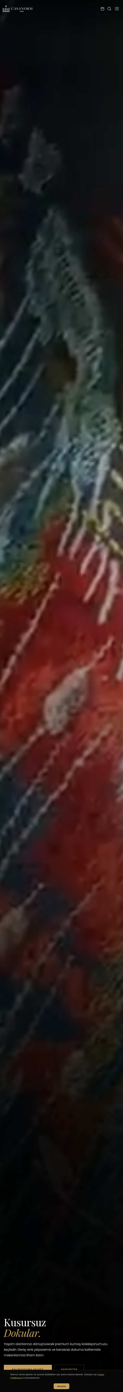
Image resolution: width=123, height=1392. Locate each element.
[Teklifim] (102, 8)
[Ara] (109, 8)
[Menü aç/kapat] (116, 8)
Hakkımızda (69, 1369)
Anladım (61, 1386)
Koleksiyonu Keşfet (28, 1369)
